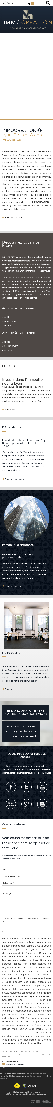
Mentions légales (15, 1076)
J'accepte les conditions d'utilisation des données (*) (26, 920)
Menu (9, 3)
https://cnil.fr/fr (31, 1000)
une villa (6, 317)
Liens (24, 1076)
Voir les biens (11, 410)
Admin (29, 1076)
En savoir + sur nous (13, 218)
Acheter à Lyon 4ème (18, 333)
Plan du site (4, 1076)
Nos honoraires (38, 1076)
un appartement (10, 321)
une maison (7, 325)
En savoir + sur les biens (15, 479)
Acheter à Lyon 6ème (18, 308)
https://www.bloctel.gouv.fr (15, 1032)
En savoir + (9, 689)
